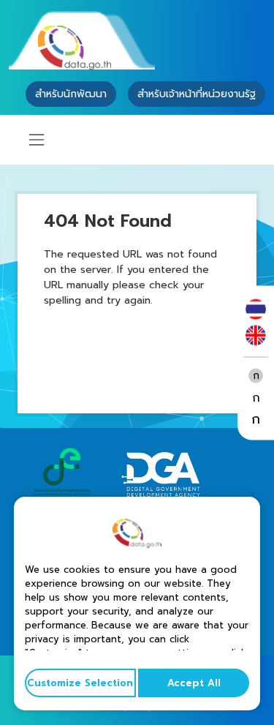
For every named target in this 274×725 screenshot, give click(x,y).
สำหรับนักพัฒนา (71, 94)
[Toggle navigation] (37, 140)
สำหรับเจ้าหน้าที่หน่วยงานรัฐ (196, 94)
